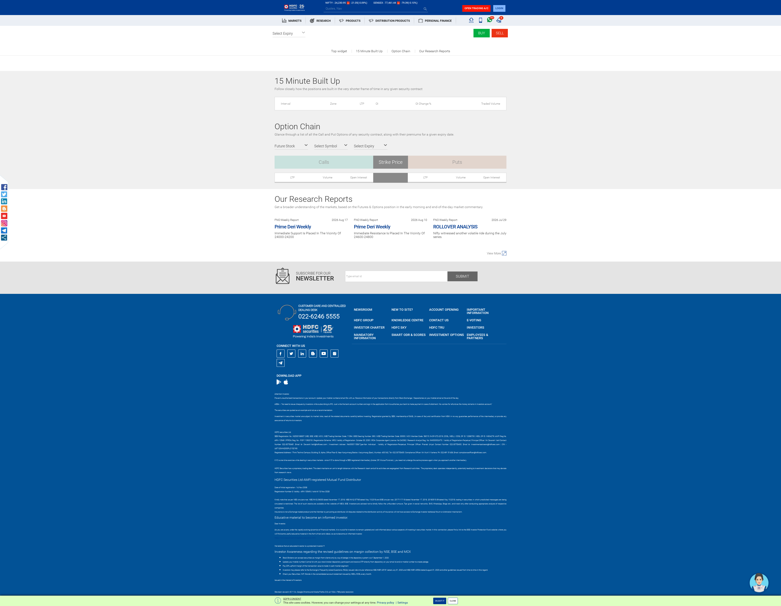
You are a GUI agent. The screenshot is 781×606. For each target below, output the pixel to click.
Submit (462, 276)
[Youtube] (324, 354)
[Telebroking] (471, 20)
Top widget (339, 51)
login (499, 8)
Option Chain (401, 51)
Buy (481, 33)
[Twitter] (291, 354)
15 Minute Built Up (369, 51)
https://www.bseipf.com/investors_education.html (295, 538)
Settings (402, 602)
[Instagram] (335, 354)
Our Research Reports (434, 51)
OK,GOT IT (439, 601)
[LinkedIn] (302, 354)
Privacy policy (385, 602)
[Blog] (313, 354)
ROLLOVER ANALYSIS (455, 227)
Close (453, 601)
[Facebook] (281, 354)
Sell (500, 33)
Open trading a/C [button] (476, 8)
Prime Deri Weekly (293, 227)
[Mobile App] (480, 20)
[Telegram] (281, 363)
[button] (289, 33)
